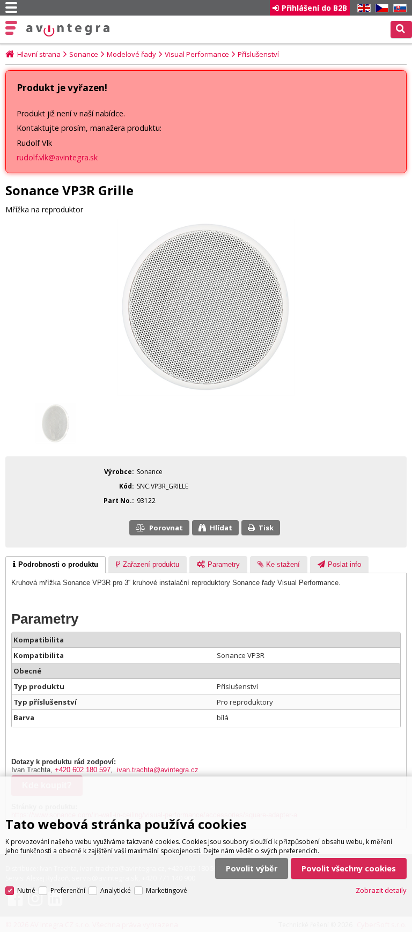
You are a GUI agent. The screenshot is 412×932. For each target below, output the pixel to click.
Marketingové (166, 890)
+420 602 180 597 (83, 770)
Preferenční (67, 890)
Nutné (26, 890)
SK (398, 8)
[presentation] (55, 565)
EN (362, 8)
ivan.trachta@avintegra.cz (157, 770)
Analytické (115, 890)
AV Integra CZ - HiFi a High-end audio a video (68, 30)
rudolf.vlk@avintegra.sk (57, 157)
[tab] (55, 564)
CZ (380, 8)
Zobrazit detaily (381, 890)
